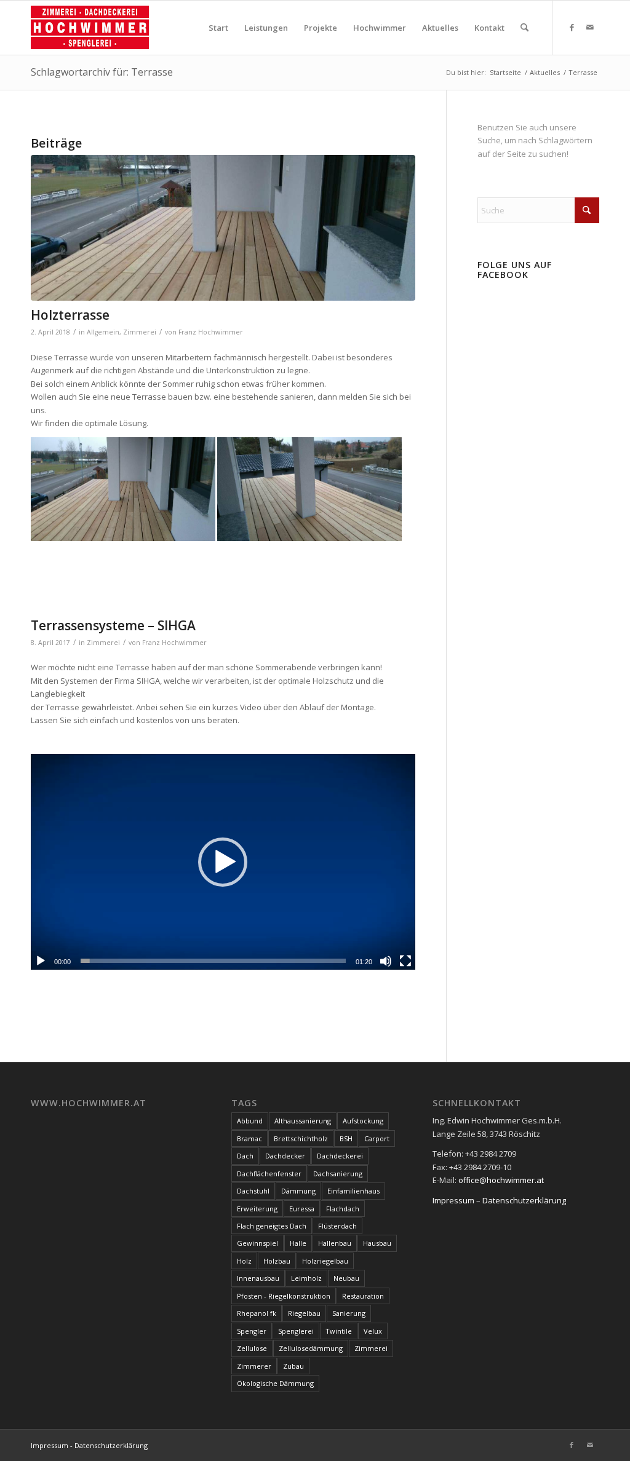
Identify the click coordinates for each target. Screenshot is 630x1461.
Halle (298, 1243)
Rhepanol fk (256, 1313)
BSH (346, 1138)
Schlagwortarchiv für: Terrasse (102, 72)
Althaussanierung (302, 1120)
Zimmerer (254, 1366)
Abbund (250, 1120)
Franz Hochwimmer (210, 332)
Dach (245, 1155)
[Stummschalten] (386, 961)
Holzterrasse (70, 314)
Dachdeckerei (340, 1155)
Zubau (293, 1366)
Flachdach (342, 1208)
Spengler (251, 1331)
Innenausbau (258, 1278)
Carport (376, 1138)
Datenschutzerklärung (524, 1200)
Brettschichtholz (301, 1138)
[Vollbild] (405, 961)
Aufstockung (363, 1120)
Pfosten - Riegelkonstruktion (283, 1296)
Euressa (301, 1208)
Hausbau (377, 1243)
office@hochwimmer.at (501, 1180)
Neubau (346, 1278)
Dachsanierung (337, 1173)
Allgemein (103, 332)
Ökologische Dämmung (275, 1383)
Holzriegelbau (325, 1260)
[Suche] (524, 28)
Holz (244, 1260)
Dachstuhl (253, 1190)
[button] (222, 862)
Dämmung (298, 1190)
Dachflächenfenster (269, 1173)
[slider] (213, 961)
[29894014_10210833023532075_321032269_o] (223, 228)
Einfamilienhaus (353, 1190)
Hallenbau (334, 1243)
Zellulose (252, 1348)
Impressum (453, 1200)
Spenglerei (296, 1331)
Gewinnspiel (257, 1243)
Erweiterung (257, 1208)
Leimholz (306, 1278)
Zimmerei (139, 332)
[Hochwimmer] (90, 28)
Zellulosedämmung (311, 1348)
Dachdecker (285, 1155)
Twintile (338, 1331)
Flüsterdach (337, 1225)
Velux (373, 1331)
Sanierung (348, 1313)
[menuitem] (218, 28)
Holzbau (276, 1260)
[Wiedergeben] (40, 961)
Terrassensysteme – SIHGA (113, 625)
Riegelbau (304, 1313)
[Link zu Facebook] (571, 27)
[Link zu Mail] (590, 27)
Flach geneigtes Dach (271, 1225)
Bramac (249, 1138)
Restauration (363, 1296)
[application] (223, 862)
